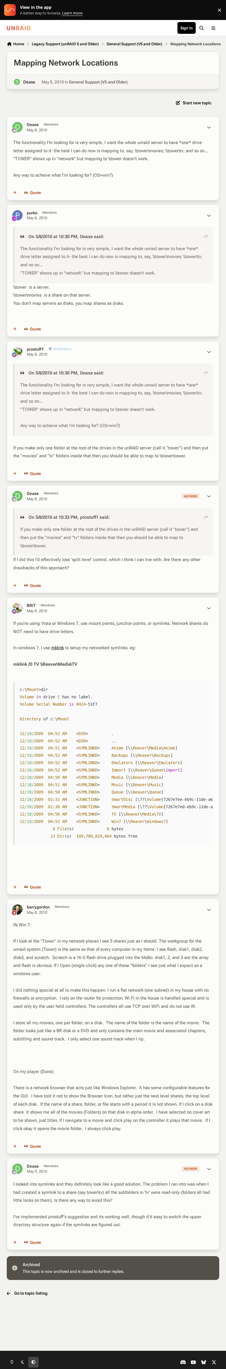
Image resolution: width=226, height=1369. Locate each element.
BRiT (31, 605)
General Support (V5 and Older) (98, 82)
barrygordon (38, 907)
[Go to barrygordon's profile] (17, 909)
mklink (57, 647)
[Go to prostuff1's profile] (17, 352)
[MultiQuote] (15, 193)
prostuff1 (35, 349)
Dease (29, 82)
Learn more (11, 10)
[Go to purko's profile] (17, 215)
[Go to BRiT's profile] (17, 608)
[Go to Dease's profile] (17, 82)
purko (32, 212)
